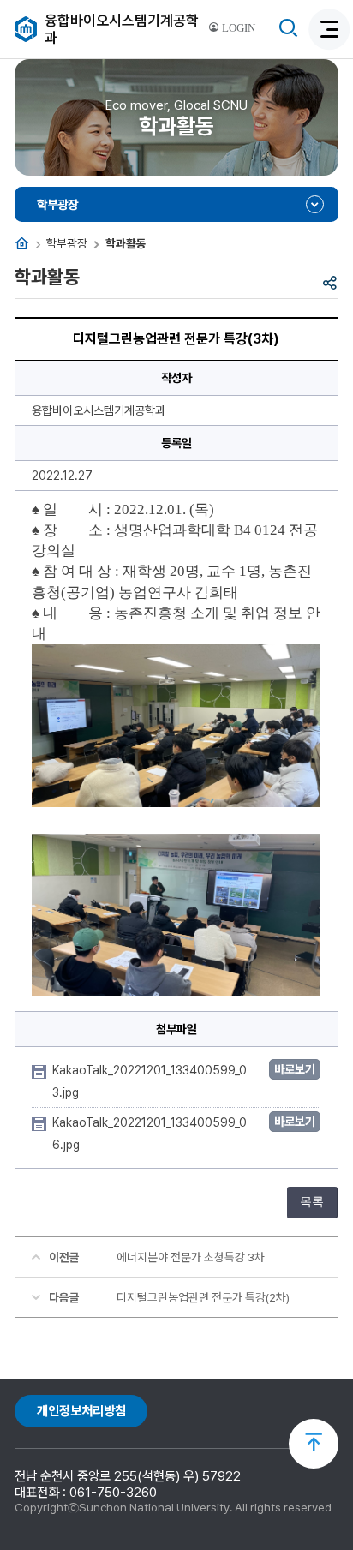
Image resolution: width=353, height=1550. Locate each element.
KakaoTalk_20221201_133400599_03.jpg (149, 1081)
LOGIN (237, 28)
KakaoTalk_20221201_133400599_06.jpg (149, 1134)
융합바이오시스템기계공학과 (122, 29)
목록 (312, 1201)
